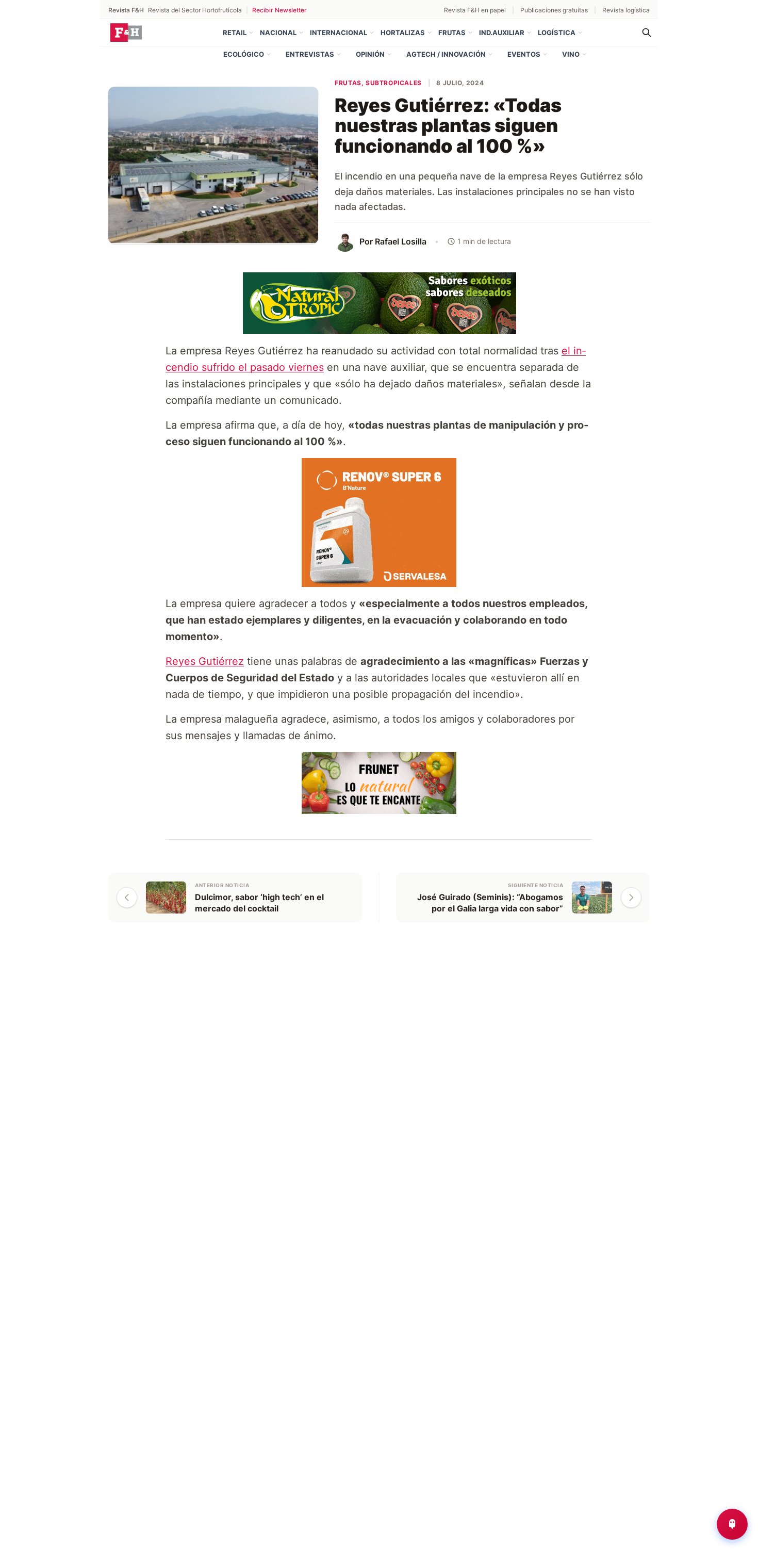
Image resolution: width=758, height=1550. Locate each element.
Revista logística (626, 10)
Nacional (278, 32)
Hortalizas (403, 32)
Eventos (523, 54)
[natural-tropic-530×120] (379, 303)
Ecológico (243, 54)
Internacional (338, 32)
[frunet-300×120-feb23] (379, 782)
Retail (234, 32)
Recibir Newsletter (279, 10)
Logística (556, 32)
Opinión (370, 54)
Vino (571, 54)
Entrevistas (310, 54)
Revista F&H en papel (475, 10)
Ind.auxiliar (501, 32)
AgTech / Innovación (446, 54)
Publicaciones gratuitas (554, 10)
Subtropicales (394, 83)
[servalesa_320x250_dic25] (379, 522)
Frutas (452, 32)
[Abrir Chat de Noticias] (732, 1524)
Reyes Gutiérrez (205, 661)
